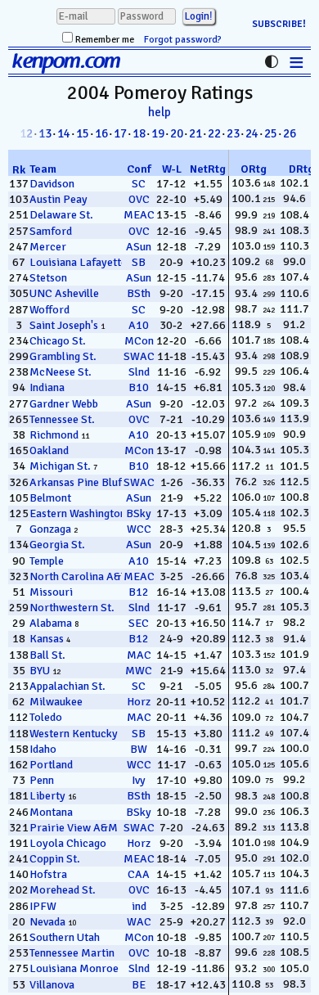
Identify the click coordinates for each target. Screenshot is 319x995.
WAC (139, 922)
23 (233, 133)
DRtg (301, 169)
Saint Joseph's (63, 325)
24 (251, 133)
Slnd (139, 372)
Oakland (49, 450)
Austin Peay (58, 199)
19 (157, 133)
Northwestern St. (72, 608)
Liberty (47, 796)
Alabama (50, 623)
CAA (139, 874)
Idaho (42, 749)
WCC (139, 529)
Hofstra (48, 874)
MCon (139, 341)
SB (139, 262)
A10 (138, 325)
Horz (139, 702)
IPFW (42, 906)
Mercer (47, 247)
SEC (138, 623)
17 (120, 133)
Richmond (54, 435)
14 (63, 133)
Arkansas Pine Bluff (77, 482)
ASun (138, 247)
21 (195, 133)
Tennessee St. (62, 419)
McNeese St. (60, 372)
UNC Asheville (64, 293)
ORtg (253, 169)
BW (138, 749)
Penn (41, 780)
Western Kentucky (73, 734)
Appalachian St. (67, 686)
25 (270, 133)
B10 (138, 387)
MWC (138, 671)
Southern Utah (64, 937)
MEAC (139, 215)
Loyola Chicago (67, 843)
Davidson (51, 184)
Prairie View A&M (73, 828)
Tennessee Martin (72, 953)
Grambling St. (63, 356)
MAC (139, 655)
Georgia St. (57, 545)
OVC (139, 199)
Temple (46, 561)
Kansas (46, 639)
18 (139, 133)
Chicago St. (57, 341)
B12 (138, 592)
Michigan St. (60, 466)
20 (176, 133)
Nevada (47, 922)
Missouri (51, 592)
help (159, 112)
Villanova (51, 985)
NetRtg (208, 169)
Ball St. (47, 655)
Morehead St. (62, 890)
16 (101, 133)
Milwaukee (56, 702)
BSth (139, 293)
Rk (18, 170)
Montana (51, 812)
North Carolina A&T (78, 576)
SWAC (139, 356)
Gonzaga (50, 529)
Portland (51, 765)
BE (139, 985)
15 (82, 133)
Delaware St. (61, 215)
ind (139, 906)
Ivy (139, 780)
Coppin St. (54, 859)
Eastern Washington (77, 513)
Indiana (47, 387)
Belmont (50, 498)
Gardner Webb (63, 404)
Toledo (45, 717)
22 (214, 133)
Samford (50, 231)
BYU (39, 671)
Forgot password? (183, 40)
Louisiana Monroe (74, 968)
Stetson (48, 278)
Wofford (49, 310)
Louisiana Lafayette (78, 262)
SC (139, 184)
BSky (138, 513)
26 (289, 133)
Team (42, 169)
